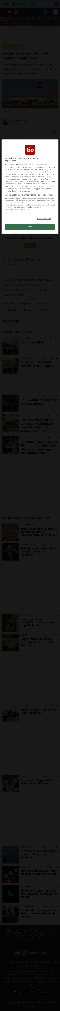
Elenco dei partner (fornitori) (17, 210)
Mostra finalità (44, 219)
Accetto (30, 227)
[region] (30, 186)
